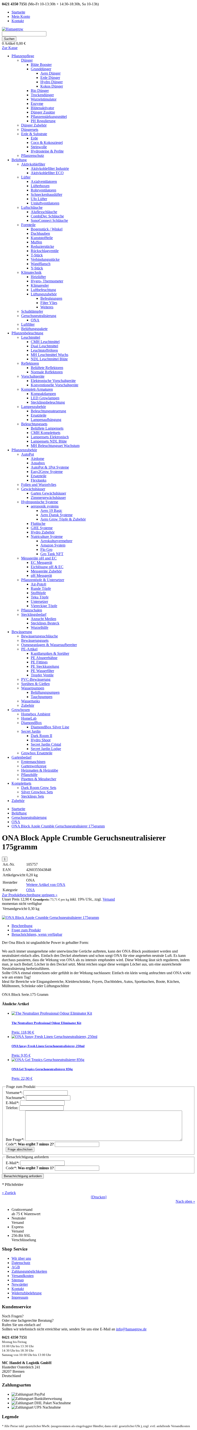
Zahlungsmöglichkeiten (29, 1271)
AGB (16, 1267)
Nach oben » (185, 1201)
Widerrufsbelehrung (27, 1293)
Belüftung (19, 813)
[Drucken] (98, 1197)
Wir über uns (21, 1258)
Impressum (20, 1297)
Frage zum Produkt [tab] (26, 930)
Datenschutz (21, 1263)
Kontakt (18, 1289)
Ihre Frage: (15, 1140)
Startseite (18, 809)
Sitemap (18, 1280)
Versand (109, 899)
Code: (30, 1144)
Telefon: (12, 1108)
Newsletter (20, 1284)
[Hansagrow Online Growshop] (12, 29)
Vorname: (14, 1093)
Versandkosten (23, 1276)
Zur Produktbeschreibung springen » (29, 895)
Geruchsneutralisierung (29, 817)
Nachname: (16, 1098)
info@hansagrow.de (131, 1329)
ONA (16, 822)
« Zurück (9, 1193)
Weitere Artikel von (45, 885)
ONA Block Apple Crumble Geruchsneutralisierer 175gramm (58, 826)
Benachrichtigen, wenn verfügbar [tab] (37, 934)
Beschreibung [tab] (22, 926)
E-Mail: (13, 1103)
